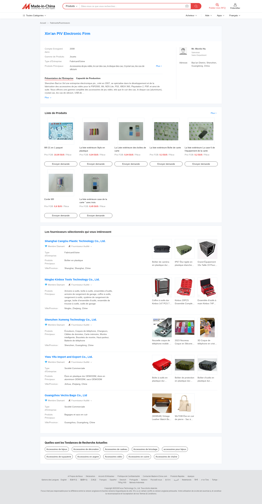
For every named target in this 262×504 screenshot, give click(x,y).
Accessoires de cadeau (116, 449)
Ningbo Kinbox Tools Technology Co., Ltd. (72, 279)
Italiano (144, 479)
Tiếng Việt (122, 482)
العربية (176, 479)
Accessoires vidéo (113, 456)
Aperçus (191, 476)
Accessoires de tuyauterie (58, 456)
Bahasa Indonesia (136, 482)
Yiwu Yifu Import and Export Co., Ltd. (69, 356)
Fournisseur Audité (81, 246)
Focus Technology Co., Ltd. (129, 488)
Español (113, 479)
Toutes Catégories (35, 15)
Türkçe (214, 479)
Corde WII (49, 199)
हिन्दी (196, 479)
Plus (158, 66)
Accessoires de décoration (86, 449)
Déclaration (90, 476)
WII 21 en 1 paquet (53, 147)
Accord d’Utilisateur (106, 476)
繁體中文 (84, 479)
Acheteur (190, 15)
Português (133, 479)
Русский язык (156, 479)
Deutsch (123, 479)
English (64, 479)
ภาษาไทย (205, 479)
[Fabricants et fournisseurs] (38, 6)
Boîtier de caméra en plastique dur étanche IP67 (160, 265)
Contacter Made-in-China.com (155, 476)
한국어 (168, 479)
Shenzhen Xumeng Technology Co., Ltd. (71, 319)
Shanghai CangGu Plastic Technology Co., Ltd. (75, 241)
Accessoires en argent (88, 456)
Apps (219, 15)
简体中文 (73, 479)
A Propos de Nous (75, 476)
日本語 (93, 479)
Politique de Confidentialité (129, 476)
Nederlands (186, 479)
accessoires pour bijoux (175, 449)
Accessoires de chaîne (166, 456)
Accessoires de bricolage (145, 449)
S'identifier (235, 8)
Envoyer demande (61, 164)
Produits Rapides (177, 476)
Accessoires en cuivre (138, 456)
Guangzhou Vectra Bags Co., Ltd (66, 395)
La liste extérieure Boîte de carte (165, 147)
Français (103, 479)
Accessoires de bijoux (56, 449)
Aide (207, 15)
